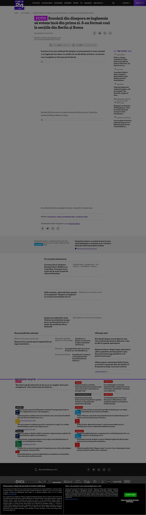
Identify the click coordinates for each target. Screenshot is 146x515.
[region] (73, 499)
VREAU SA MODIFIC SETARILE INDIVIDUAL (130, 500)
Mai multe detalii (12, 494)
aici (54, 503)
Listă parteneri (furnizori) (71, 499)
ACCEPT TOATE (130, 495)
